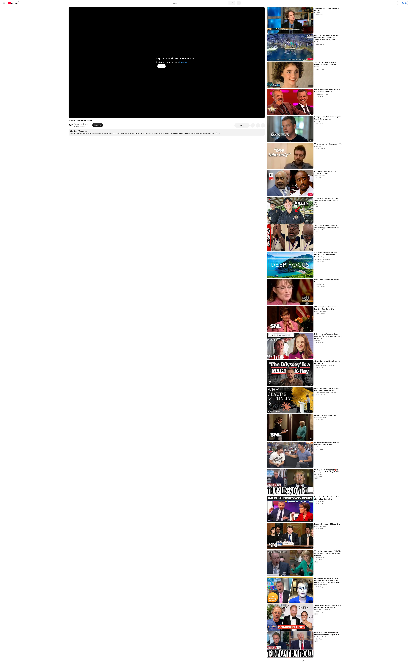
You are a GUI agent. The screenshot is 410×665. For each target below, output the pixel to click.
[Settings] (394, 3)
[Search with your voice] (239, 3)
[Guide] (4, 3)
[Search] (231, 3)
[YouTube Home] (12, 3)
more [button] (219, 133)
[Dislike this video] (247, 125)
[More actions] (263, 125)
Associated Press (81, 124)
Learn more (183, 62)
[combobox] (200, 3)
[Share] (252, 125)
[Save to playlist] (258, 125)
